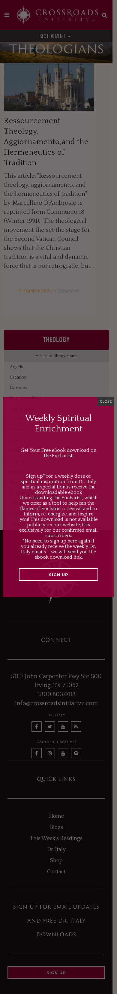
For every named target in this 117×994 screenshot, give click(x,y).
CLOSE (106, 401)
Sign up (58, 574)
